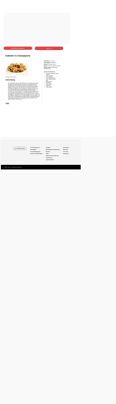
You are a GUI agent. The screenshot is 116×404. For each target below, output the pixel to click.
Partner (48, 151)
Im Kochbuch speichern (18, 48)
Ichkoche (15, 7)
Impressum (49, 157)
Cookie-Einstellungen (36, 153)
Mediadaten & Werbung (52, 149)
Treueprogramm (35, 147)
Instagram (66, 153)
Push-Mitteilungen (35, 151)
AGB (47, 153)
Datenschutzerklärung (52, 155)
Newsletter (33, 149)
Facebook (66, 147)
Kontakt (48, 147)
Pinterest (65, 149)
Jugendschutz (50, 159)
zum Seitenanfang (19, 148)
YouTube (65, 151)
